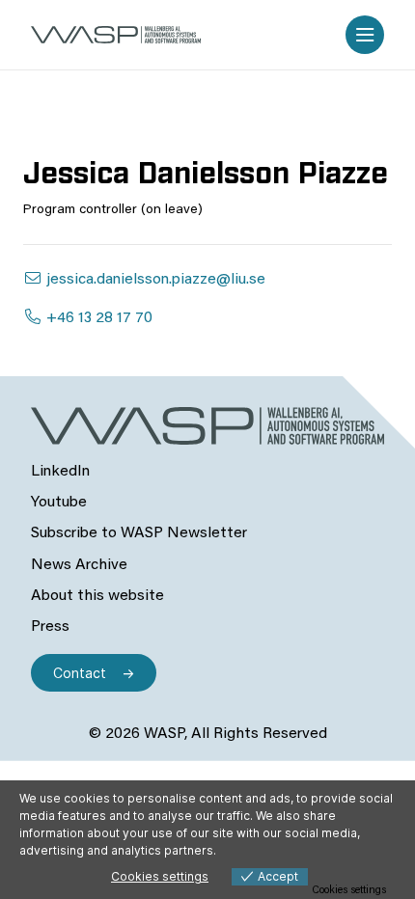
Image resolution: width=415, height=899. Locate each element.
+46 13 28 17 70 (97, 318)
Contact (79, 673)
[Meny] (365, 34)
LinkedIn (60, 471)
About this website (97, 596)
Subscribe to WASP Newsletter (139, 533)
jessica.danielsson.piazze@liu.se (153, 279)
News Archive (79, 565)
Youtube (59, 502)
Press (50, 627)
